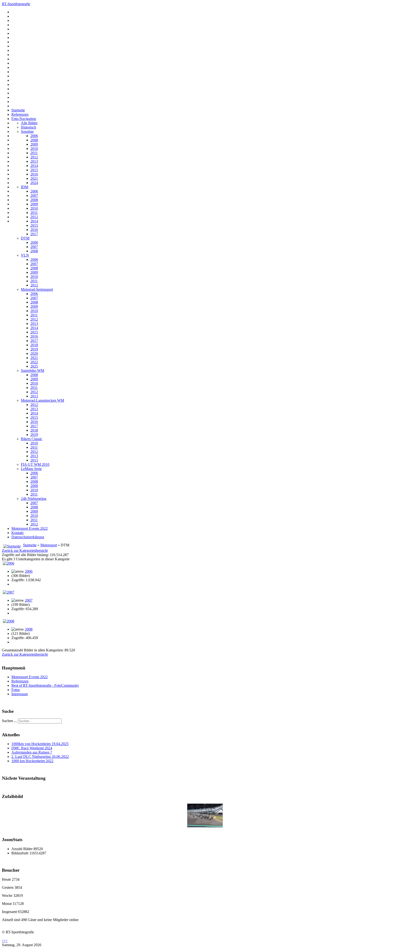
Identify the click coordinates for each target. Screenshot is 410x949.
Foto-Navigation (23, 119)
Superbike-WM (32, 371)
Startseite (18, 110)
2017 (34, 234)
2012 (34, 157)
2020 (34, 353)
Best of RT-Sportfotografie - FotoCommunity (45, 685)
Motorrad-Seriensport (37, 289)
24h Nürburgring (33, 499)
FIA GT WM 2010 (35, 464)
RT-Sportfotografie (16, 4)
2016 (34, 174)
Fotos (15, 690)
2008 (34, 140)
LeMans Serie (31, 469)
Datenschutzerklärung (27, 537)
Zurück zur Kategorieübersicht (25, 550)
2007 (34, 195)
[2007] (8, 592)
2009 (34, 144)
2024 (34, 183)
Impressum (19, 694)
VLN (25, 255)
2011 (34, 153)
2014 (34, 166)
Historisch (28, 127)
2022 (34, 362)
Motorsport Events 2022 (29, 528)
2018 (34, 345)
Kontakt (17, 533)
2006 (34, 136)
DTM (25, 238)
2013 (34, 161)
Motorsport (48, 545)
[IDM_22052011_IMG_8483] (205, 826)
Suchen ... (9, 721)
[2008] (8, 621)
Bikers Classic (31, 439)
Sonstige (27, 131)
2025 (34, 366)
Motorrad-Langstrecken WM (42, 400)
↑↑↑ (5, 941)
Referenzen (19, 114)
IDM (24, 187)
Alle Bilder (29, 123)
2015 (34, 170)
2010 (34, 149)
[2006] (8, 563)
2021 (34, 178)
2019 (34, 349)
